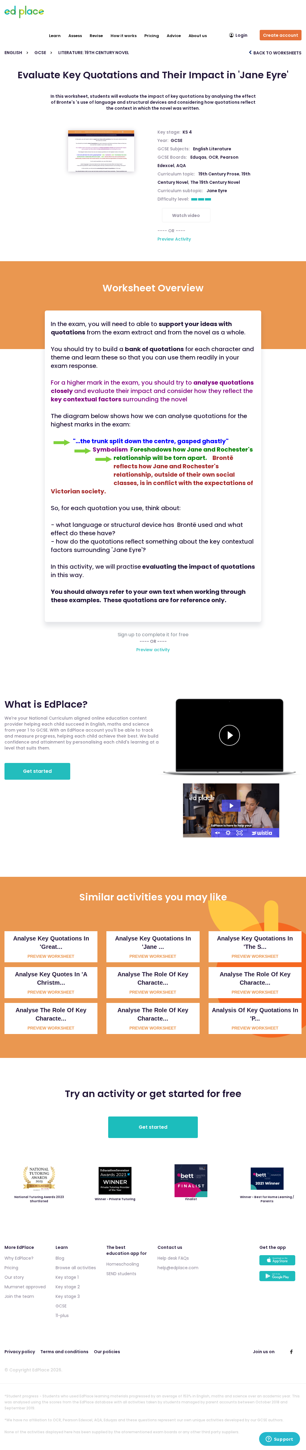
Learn (55, 36)
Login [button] (241, 35)
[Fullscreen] (239, 833)
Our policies (107, 1352)
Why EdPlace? (18, 1258)
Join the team (19, 1296)
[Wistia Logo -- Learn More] (262, 833)
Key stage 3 (68, 1296)
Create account (280, 35)
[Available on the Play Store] (280, 1279)
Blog (60, 1258)
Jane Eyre (216, 191)
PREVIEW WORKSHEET (50, 956)
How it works (124, 36)
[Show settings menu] (228, 833)
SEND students (121, 1274)
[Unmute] (217, 833)
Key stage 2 (68, 1287)
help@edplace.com (177, 1268)
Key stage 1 (67, 1277)
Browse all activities (76, 1268)
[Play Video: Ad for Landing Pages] (231, 806)
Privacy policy (19, 1352)
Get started (37, 771)
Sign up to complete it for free (153, 634)
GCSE (176, 140)
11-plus (62, 1316)
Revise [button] (96, 36)
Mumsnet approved (25, 1287)
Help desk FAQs (173, 1258)
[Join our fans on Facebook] (291, 1351)
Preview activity (153, 650)
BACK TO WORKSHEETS (277, 53)
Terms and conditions (64, 1352)
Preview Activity (174, 239)
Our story (14, 1277)
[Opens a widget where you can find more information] (279, 1439)
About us (198, 36)
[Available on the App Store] (280, 1263)
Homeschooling (122, 1264)
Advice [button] (174, 36)
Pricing (151, 36)
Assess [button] (75, 36)
